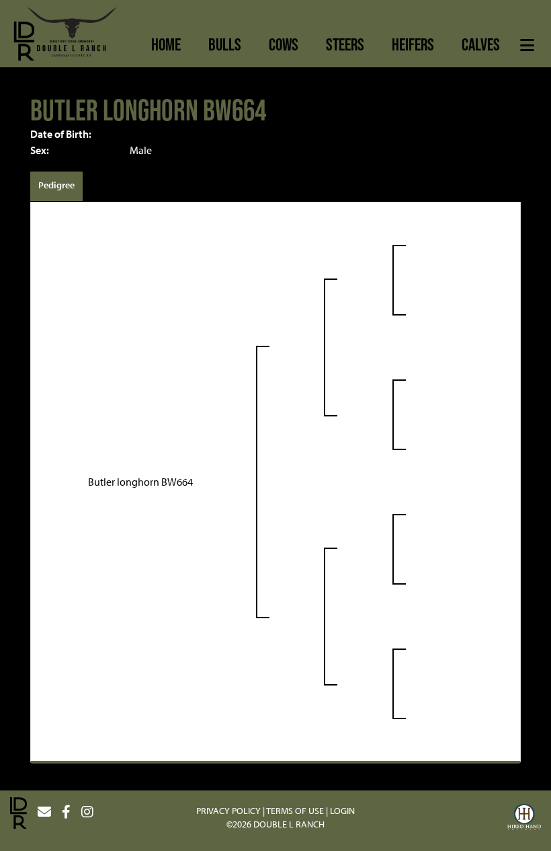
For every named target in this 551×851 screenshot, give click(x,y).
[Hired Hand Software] (524, 819)
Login (342, 811)
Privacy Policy (228, 811)
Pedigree (56, 185)
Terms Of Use (295, 811)
